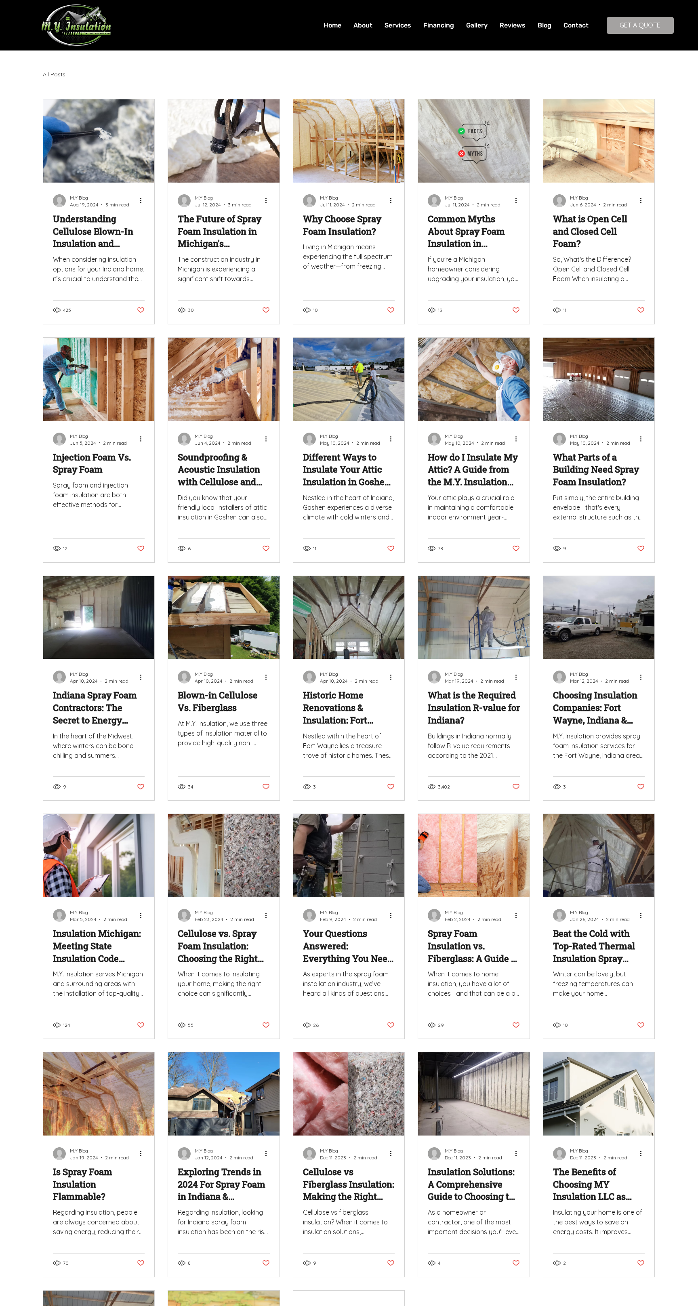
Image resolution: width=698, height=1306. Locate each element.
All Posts (54, 74)
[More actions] (143, 201)
